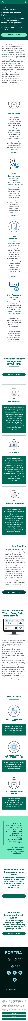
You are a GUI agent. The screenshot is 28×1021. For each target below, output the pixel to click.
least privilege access (14, 805)
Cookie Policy (7, 1001)
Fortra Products (10, 8)
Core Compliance (12, 242)
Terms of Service (17, 1001)
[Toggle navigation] (25, 1)
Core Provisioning (13, 183)
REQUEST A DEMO (14, 35)
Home (2, 8)
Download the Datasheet (14, 896)
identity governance (15, 63)
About (7, 994)
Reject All (14, 1016)
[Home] (2, 2)
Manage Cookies (14, 1019)
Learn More (14, 152)
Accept (14, 1013)
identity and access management (12, 53)
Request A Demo (14, 374)
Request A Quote (14, 592)
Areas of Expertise (10, 989)
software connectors (16, 185)
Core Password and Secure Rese (14, 311)
